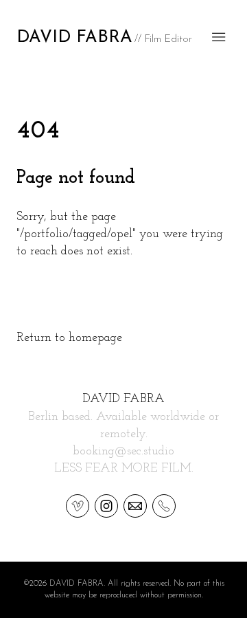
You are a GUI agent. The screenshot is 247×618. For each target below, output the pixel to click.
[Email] (135, 505)
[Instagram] (106, 505)
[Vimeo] (77, 505)
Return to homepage (69, 338)
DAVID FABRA (123, 399)
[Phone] (164, 505)
